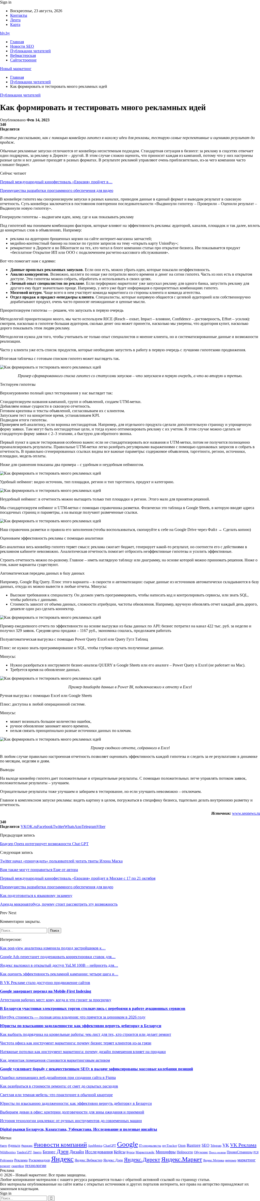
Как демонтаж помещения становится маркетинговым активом (55, 1060)
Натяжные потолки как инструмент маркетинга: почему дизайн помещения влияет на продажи (83, 1051)
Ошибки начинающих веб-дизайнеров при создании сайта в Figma (58, 1077)
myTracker (169, 1145)
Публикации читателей (30, 51)
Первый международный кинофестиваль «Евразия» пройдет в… (56, 182)
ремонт (5, 1166)
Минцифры (166, 1152)
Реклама (21, 1160)
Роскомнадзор (39, 1160)
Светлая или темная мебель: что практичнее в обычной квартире (56, 1095)
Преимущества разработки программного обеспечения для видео (56, 190)
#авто (3, 1145)
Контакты (18, 15)
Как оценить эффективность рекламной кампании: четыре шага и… (59, 974)
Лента (15, 20)
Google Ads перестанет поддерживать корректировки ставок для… (58, 957)
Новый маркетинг (15, 68)
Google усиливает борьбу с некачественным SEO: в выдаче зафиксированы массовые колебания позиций (96, 1069)
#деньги (14, 1145)
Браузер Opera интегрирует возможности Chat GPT (44, 844)
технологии (35, 1165)
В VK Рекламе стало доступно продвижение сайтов (45, 982)
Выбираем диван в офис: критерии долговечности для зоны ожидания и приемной (72, 1112)
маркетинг (246, 1160)
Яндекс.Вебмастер (88, 1160)
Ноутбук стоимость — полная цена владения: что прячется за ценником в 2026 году (72, 1017)
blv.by (5, 33)
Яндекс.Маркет (181, 1159)
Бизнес (49, 1151)
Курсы (130, 1152)
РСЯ (255, 1152)
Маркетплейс (145, 1152)
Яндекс (62, 1159)
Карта (15, 24)
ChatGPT (109, 1145)
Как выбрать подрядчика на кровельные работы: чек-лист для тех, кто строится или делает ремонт (85, 1034)
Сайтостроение (23, 60)
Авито (37, 1152)
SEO (205, 1145)
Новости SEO (22, 46)
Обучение (201, 1152)
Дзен (63, 1151)
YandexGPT (24, 1152)
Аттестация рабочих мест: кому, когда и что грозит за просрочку (55, 1000)
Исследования (99, 1151)
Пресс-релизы (217, 1152)
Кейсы (119, 1151)
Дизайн (77, 1151)
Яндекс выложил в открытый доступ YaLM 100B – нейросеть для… (59, 965)
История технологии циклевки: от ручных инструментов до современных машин (71, 1121)
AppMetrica (95, 1145)
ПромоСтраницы (239, 1152)
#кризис (27, 1145)
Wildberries (8, 1152)
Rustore (194, 1145)
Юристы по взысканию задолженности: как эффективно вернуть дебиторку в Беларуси (80, 1026)
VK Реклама (243, 1145)
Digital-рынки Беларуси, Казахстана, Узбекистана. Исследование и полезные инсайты (78, 1129)
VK (225, 1145)
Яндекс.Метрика (213, 1160)
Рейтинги (6, 1160)
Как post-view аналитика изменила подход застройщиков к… (53, 948)
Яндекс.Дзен (113, 1160)
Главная (17, 42)
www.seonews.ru (246, 813)
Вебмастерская (23, 55)
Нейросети (185, 1152)
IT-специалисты (150, 1145)
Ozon (182, 1145)
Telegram (215, 1145)
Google (127, 1144)
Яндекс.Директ (142, 1160)
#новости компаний (60, 1144)
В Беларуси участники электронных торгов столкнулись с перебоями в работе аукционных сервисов (92, 1008)
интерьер (230, 1160)
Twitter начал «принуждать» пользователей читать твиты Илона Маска (61, 861)
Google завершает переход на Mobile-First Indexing (45, 991)
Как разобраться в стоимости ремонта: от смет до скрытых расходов (59, 1086)
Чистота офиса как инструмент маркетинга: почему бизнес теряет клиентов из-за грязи (75, 1043)
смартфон (17, 1166)
